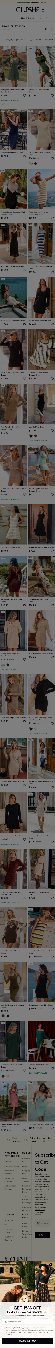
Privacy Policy (33, 1332)
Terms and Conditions (16, 1332)
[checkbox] (3, 1328)
